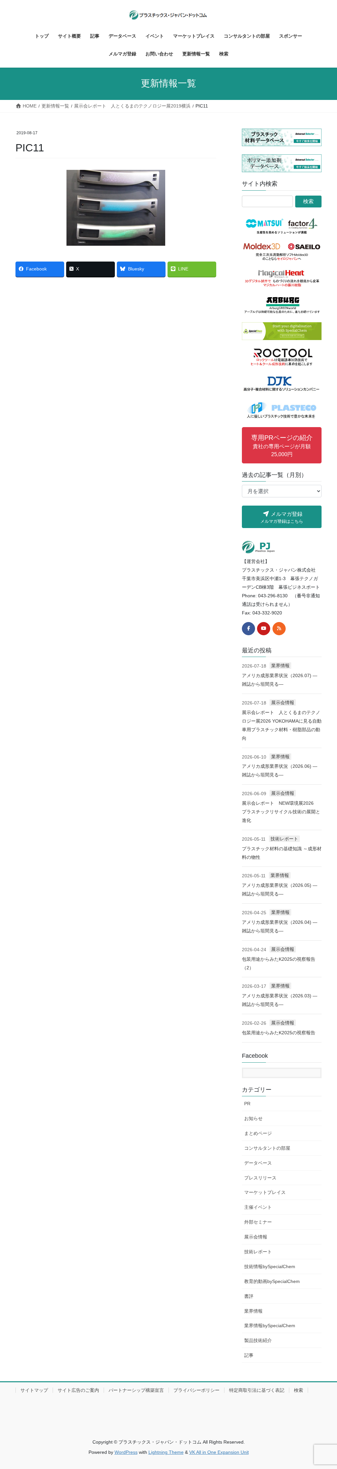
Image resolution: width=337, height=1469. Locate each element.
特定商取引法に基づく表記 (256, 1390)
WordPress (126, 1452)
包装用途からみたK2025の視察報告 (278, 1032)
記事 (248, 1355)
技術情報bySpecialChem (269, 1266)
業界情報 (280, 665)
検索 (298, 1390)
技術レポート (284, 838)
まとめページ (258, 1133)
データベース (258, 1163)
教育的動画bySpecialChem (272, 1281)
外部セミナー (258, 1222)
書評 (248, 1296)
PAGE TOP (322, 1419)
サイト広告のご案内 (78, 1390)
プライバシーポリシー (196, 1390)
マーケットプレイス (265, 1192)
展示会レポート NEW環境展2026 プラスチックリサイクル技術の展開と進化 (281, 811)
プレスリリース (260, 1177)
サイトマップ (34, 1390)
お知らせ (253, 1118)
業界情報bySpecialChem (269, 1325)
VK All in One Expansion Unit (219, 1452)
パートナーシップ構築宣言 (136, 1390)
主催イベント (258, 1207)
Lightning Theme (166, 1452)
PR (247, 1103)
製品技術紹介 (258, 1340)
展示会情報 (282, 702)
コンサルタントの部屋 (267, 1148)
